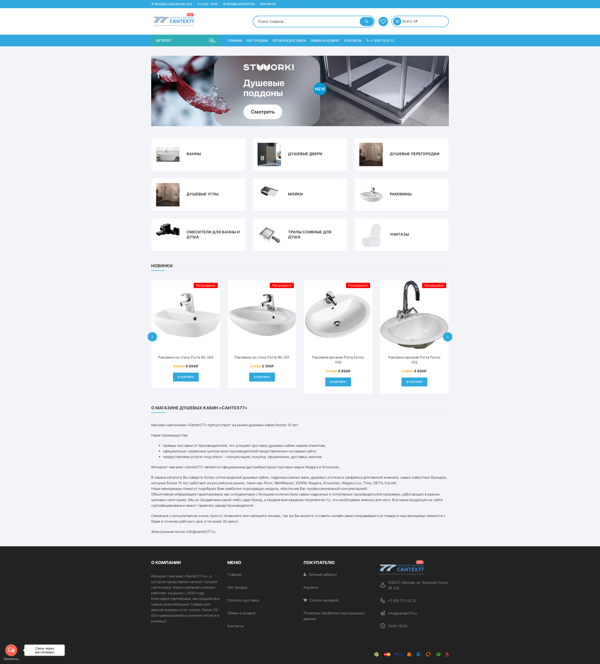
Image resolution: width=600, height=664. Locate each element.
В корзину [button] (201, 377)
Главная (234, 40)
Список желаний (323, 600)
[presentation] (152, 336)
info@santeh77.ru (240, 4)
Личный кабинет (322, 574)
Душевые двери (305, 153)
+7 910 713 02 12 (381, 40)
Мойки (295, 194)
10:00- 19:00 (209, 4)
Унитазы (399, 234)
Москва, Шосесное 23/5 (173, 4)
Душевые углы (202, 194)
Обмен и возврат (325, 40)
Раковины (401, 194)
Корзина (311, 587)
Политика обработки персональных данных (334, 616)
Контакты (268, 4)
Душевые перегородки (414, 153)
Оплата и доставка (289, 40)
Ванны (194, 153)
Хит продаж (257, 40)
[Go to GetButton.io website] (11, 659)
